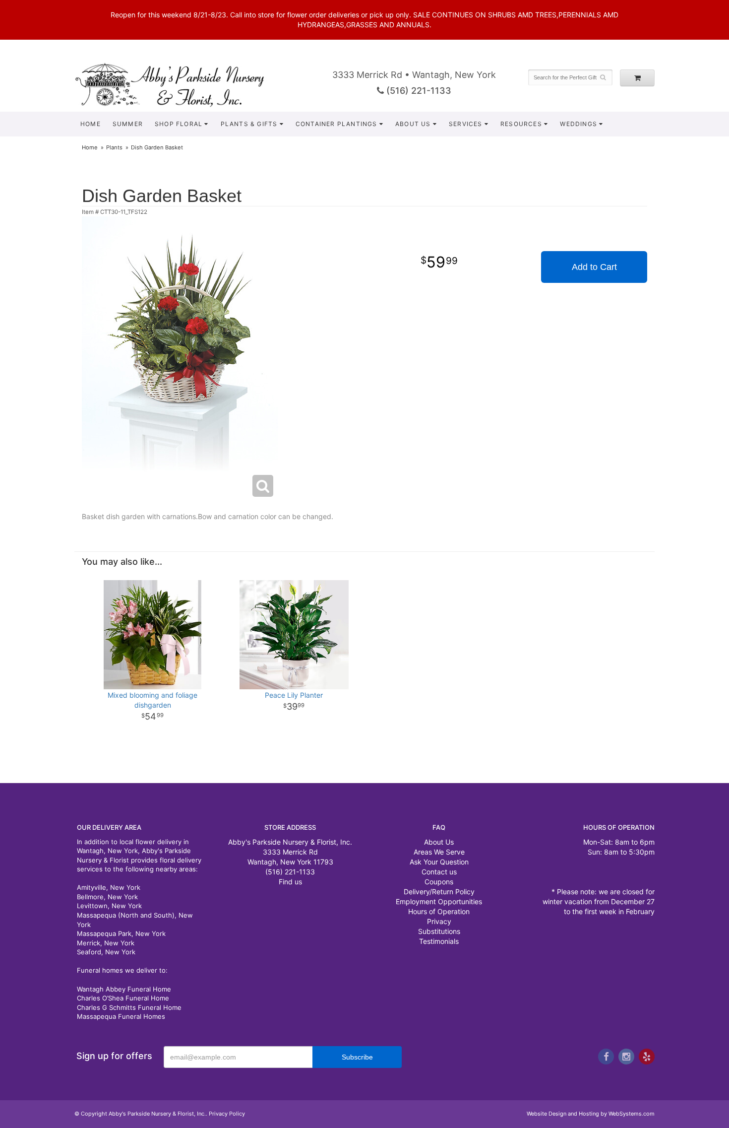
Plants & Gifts (249, 124)
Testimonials (439, 941)
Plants (114, 147)
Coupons (439, 881)
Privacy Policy (227, 1113)
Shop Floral (178, 124)
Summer (128, 124)
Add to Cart (594, 267)
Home (90, 124)
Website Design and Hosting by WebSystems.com (591, 1113)
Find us (290, 881)
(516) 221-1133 (417, 90)
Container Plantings (336, 124)
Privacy (439, 921)
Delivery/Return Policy (439, 891)
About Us (413, 124)
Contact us (439, 871)
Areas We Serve (439, 852)
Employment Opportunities (439, 901)
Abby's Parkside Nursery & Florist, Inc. (179, 84)
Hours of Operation (439, 911)
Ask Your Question (439, 862)
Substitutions (439, 931)
